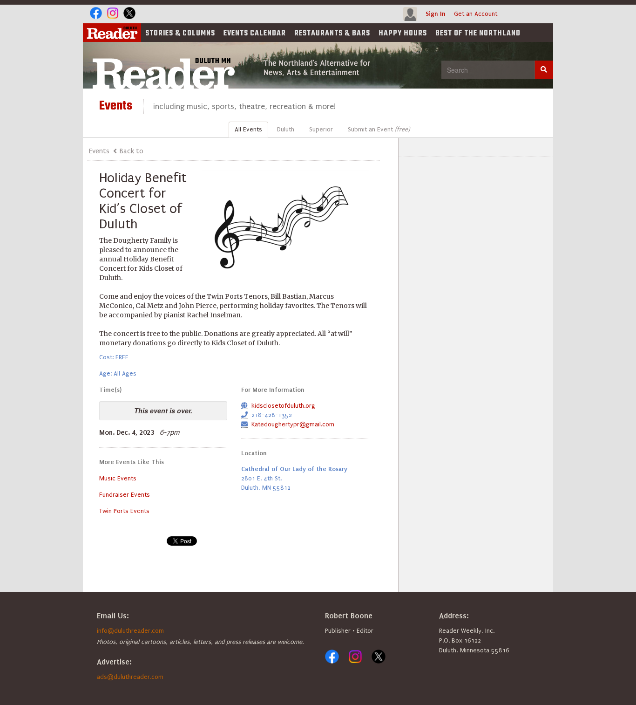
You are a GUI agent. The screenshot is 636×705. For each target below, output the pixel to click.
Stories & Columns (180, 33)
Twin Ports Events (124, 510)
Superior (321, 129)
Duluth (285, 129)
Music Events (117, 478)
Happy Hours (403, 33)
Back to (131, 151)
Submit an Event (379, 129)
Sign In (436, 13)
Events (254, 33)
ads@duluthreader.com (130, 676)
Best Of (478, 33)
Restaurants (332, 33)
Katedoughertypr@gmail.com (292, 424)
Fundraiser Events (124, 494)
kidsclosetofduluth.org (283, 405)
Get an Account (475, 13)
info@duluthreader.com (130, 630)
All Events (248, 129)
